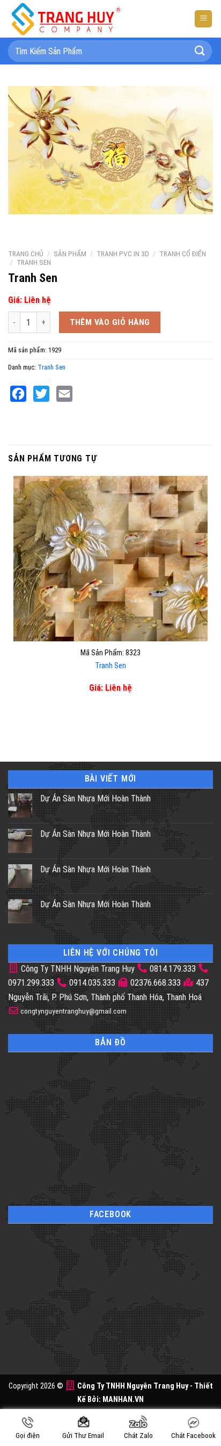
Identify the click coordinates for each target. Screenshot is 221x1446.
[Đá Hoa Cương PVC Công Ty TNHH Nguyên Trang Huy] (75, 19)
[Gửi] (200, 50)
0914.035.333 (92, 983)
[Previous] (18, 224)
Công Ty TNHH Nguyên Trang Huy (77, 969)
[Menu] (203, 19)
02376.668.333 (155, 983)
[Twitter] (41, 394)
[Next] (48, 224)
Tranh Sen (34, 262)
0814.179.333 (173, 969)
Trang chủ (25, 253)
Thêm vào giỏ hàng (110, 322)
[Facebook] (18, 394)
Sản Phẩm (70, 253)
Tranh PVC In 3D (123, 253)
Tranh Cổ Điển (182, 253)
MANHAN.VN (123, 1399)
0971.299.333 (31, 983)
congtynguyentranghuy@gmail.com (73, 1011)
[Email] (64, 394)
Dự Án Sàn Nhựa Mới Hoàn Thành (95, 798)
